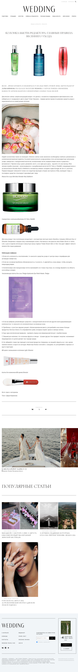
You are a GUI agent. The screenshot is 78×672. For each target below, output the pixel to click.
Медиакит (22, 632)
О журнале (64, 1)
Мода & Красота (56, 16)
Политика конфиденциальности (66, 660)
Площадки (13, 16)
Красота (44, 24)
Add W (21, 643)
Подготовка (5, 16)
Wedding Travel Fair (8, 643)
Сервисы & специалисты (32, 16)
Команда (5, 636)
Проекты (74, 16)
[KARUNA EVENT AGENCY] (26, 470)
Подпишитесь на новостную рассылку (45, 633)
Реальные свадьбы (45, 16)
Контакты (71, 1)
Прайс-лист (22, 636)
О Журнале (5, 632)
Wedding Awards (24, 639)
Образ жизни (66, 16)
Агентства (20, 16)
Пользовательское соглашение (66, 658)
